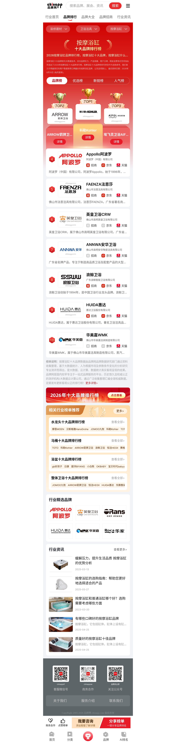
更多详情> (91, 383)
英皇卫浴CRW (98, 214)
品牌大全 (88, 17)
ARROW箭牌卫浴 (84, 447)
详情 (59, 141)
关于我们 (60, 701)
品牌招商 (106, 17)
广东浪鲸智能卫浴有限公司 (100, 280)
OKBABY (101, 466)
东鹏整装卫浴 (123, 485)
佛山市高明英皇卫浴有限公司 (101, 219)
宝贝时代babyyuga (118, 466)
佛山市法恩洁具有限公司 (99, 189)
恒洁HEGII (112, 447)
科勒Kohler (112, 429)
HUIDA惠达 (96, 305)
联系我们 (116, 701)
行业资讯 (124, 17)
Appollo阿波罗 (99, 154)
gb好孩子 (57, 466)
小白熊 (90, 466)
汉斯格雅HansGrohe (77, 429)
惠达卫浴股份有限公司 (98, 310)
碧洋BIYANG (78, 466)
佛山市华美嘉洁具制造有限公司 (103, 340)
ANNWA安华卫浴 (101, 244)
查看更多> (120, 549)
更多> (120, 411)
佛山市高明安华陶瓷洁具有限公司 (104, 249)
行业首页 (52, 17)
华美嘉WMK (97, 335)
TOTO (124, 429)
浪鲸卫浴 (94, 274)
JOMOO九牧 (97, 429)
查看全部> (118, 422)
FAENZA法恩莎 (99, 184)
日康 (66, 466)
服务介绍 (88, 701)
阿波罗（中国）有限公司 (99, 159)
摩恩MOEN (58, 429)
